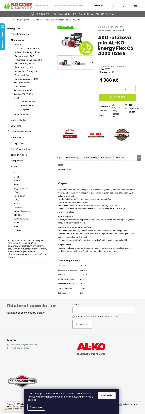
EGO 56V (18, 44)
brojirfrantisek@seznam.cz (24, 344)
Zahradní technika (20, 34)
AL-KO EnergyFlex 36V (25, 101)
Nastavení (36, 407)
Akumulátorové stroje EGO (27, 48)
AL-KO (17, 98)
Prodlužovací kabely (20, 149)
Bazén (14, 166)
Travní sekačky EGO (24, 56)
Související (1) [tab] (73, 157)
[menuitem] (41, 5)
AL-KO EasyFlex (21, 109)
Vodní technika (18, 120)
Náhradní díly (17, 137)
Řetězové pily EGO (24, 67)
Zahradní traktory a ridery (27, 52)
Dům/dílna (16, 125)
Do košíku (119, 97)
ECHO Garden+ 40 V (24, 90)
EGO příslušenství (22, 82)
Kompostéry (17, 160)
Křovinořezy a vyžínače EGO (28, 60)
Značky (14, 172)
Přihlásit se (82, 324)
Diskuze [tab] (120, 157)
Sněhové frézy (22, 75)
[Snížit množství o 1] (118, 88)
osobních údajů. (112, 316)
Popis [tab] (59, 157)
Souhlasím (106, 395)
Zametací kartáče (20, 114)
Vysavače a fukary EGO (26, 71)
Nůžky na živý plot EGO (26, 63)
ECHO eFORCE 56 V (23, 94)
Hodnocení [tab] (106, 157)
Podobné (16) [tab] (90, 157)
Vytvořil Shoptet (130, 404)
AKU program (18, 40)
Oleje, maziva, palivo (21, 131)
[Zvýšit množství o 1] (132, 88)
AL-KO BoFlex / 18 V (23, 105)
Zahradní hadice (19, 154)
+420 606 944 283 (20, 348)
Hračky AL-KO (17, 143)
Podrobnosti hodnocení (111, 30)
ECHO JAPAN (20, 86)
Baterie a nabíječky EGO (27, 79)
